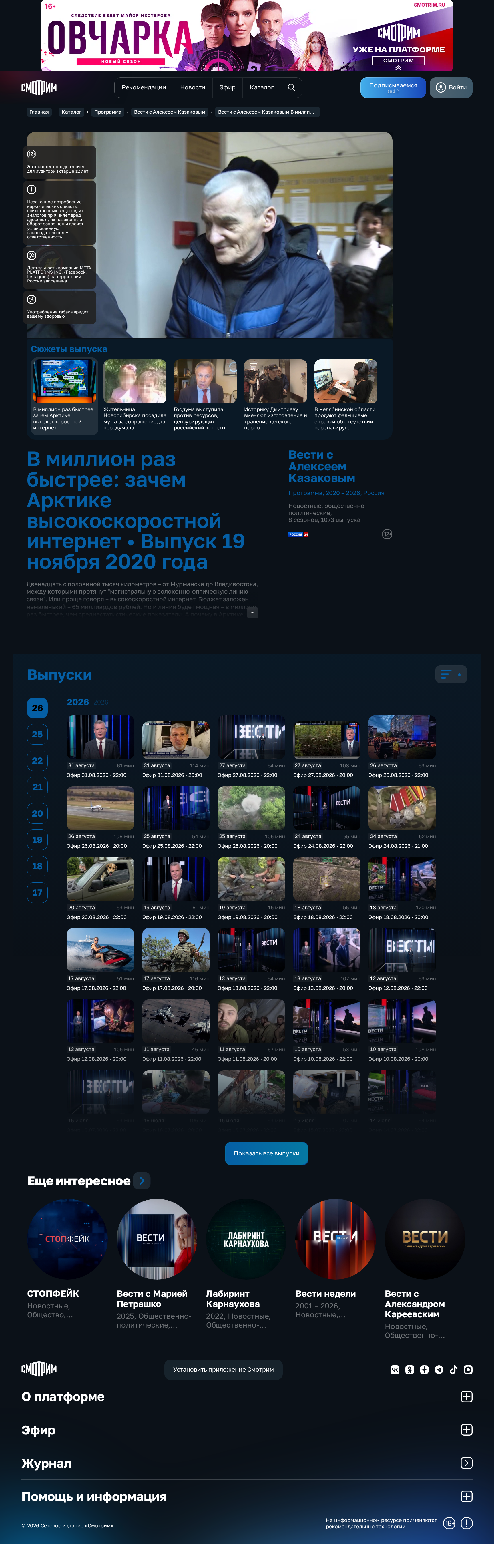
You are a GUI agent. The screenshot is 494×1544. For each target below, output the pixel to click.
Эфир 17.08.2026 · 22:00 (96, 988)
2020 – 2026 (343, 492)
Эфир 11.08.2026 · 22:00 (171, 1059)
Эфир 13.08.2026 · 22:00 (247, 988)
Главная (39, 112)
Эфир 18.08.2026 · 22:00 (323, 917)
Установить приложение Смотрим (223, 1369)
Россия (374, 492)
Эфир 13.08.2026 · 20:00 (323, 988)
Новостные (304, 505)
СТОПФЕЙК (53, 1293)
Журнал (46, 1463)
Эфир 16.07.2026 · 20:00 (172, 1130)
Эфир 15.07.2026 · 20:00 (322, 1130)
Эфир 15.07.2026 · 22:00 (247, 1130)
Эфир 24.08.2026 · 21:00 (398, 846)
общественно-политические (327, 509)
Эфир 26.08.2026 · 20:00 (97, 846)
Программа (107, 112)
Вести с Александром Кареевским (415, 1303)
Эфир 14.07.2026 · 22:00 (398, 1130)
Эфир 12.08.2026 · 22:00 (398, 988)
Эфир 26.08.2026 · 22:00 (398, 775)
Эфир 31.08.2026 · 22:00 (96, 775)
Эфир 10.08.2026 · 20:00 (398, 1059)
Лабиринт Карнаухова (233, 1298)
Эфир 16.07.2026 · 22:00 (96, 1130)
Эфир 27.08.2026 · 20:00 (323, 775)
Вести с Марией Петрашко (152, 1298)
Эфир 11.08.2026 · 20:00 (247, 1059)
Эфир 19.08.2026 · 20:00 (248, 917)
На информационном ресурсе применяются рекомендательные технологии (381, 1523)
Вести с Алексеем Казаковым (169, 112)
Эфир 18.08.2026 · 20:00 (398, 917)
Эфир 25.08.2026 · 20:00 (248, 846)
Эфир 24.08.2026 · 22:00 (323, 846)
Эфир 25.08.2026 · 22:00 (172, 846)
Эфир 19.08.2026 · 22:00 (172, 917)
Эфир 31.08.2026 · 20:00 (172, 775)
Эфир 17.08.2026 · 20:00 (172, 988)
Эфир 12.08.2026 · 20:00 (96, 1059)
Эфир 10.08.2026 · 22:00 (323, 1059)
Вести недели (325, 1293)
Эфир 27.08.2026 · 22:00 (247, 775)
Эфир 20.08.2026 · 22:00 (97, 917)
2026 (100, 702)
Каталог (71, 112)
